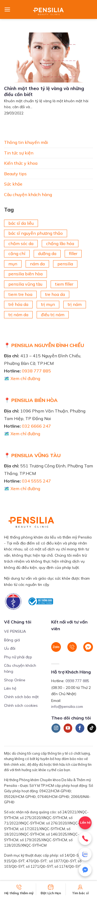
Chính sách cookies (21, 705)
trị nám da (18, 314)
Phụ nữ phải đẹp (18, 657)
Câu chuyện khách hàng (28, 194)
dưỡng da (47, 253)
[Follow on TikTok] (91, 728)
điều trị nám (52, 314)
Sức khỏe (13, 184)
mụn (12, 263)
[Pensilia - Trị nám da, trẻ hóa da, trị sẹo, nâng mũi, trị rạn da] (48, 9)
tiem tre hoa (20, 294)
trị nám (75, 304)
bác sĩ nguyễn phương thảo (35, 233)
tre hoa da (55, 294)
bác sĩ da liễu (21, 223)
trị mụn (48, 304)
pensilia (65, 263)
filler (73, 253)
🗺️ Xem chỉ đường (22, 378)
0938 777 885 (36, 371)
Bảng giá (12, 640)
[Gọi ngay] (85, 838)
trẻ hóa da (18, 304)
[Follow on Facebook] (79, 728)
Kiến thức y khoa (20, 163)
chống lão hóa (60, 243)
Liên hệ (10, 688)
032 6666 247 (36, 426)
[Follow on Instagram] (55, 728)
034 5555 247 (36, 481)
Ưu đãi (9, 648)
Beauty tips (15, 173)
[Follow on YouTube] (68, 728)
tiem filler (64, 284)
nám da (37, 263)
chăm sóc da (20, 243)
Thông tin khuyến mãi (26, 142)
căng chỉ (16, 253)
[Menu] (7, 9)
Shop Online (14, 680)
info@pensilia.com (67, 706)
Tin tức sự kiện (18, 152)
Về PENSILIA (15, 631)
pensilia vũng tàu (25, 284)
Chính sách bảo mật (21, 696)
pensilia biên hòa (25, 273)
